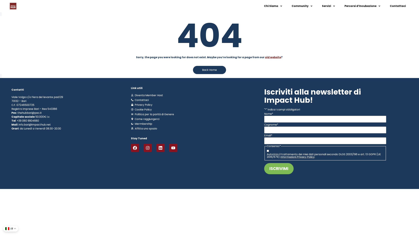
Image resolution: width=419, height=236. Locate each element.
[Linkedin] (160, 148)
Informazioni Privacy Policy (297, 157)
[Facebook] (135, 148)
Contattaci (398, 6)
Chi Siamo (271, 6)
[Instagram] (148, 148)
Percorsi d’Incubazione (360, 6)
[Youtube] (173, 148)
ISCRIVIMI (278, 168)
